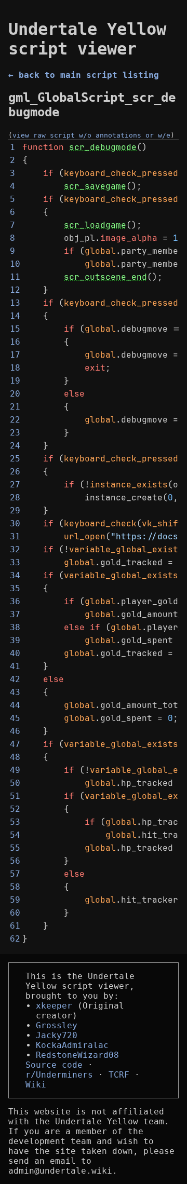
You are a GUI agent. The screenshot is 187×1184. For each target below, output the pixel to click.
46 (15, 731)
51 (15, 796)
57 (15, 874)
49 (15, 770)
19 (15, 381)
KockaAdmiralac (72, 1045)
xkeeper (54, 1006)
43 (15, 692)
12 (15, 290)
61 (15, 926)
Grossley (56, 1025)
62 (15, 939)
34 (15, 575)
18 (15, 368)
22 (15, 420)
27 (15, 484)
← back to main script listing (83, 75)
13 (15, 303)
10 (15, 264)
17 (15, 355)
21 (15, 407)
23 (15, 433)
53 (15, 822)
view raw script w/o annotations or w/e (91, 135)
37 (15, 614)
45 (15, 718)
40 (15, 653)
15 (15, 329)
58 (15, 887)
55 (15, 848)
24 (15, 446)
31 (15, 536)
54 (15, 835)
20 (15, 394)
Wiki (35, 1085)
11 (15, 277)
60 (15, 913)
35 (15, 588)
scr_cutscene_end (105, 276)
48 (15, 757)
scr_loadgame (95, 225)
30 (15, 523)
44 (15, 705)
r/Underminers (59, 1075)
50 (15, 783)
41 (15, 666)
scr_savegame (95, 186)
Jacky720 (56, 1035)
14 (15, 316)
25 (15, 459)
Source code (54, 1065)
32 (15, 549)
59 (15, 900)
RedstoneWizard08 (77, 1055)
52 (15, 809)
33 (15, 562)
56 (15, 861)
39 (15, 640)
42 (15, 679)
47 (15, 744)
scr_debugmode (103, 147)
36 (15, 601)
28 (15, 497)
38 (15, 627)
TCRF (119, 1075)
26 (15, 472)
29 (15, 510)
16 (15, 342)
